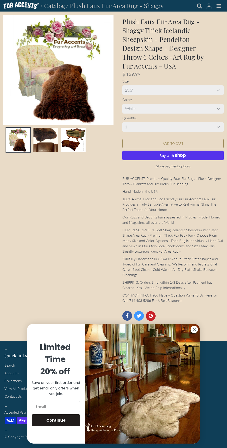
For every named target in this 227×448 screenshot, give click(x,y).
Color (126, 99)
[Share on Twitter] (139, 316)
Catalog (54, 6)
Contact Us (13, 396)
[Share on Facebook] (127, 316)
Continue (56, 420)
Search (9, 365)
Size (125, 81)
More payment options (173, 166)
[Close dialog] (194, 329)
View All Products (17, 388)
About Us (11, 373)
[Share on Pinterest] (151, 316)
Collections (13, 381)
